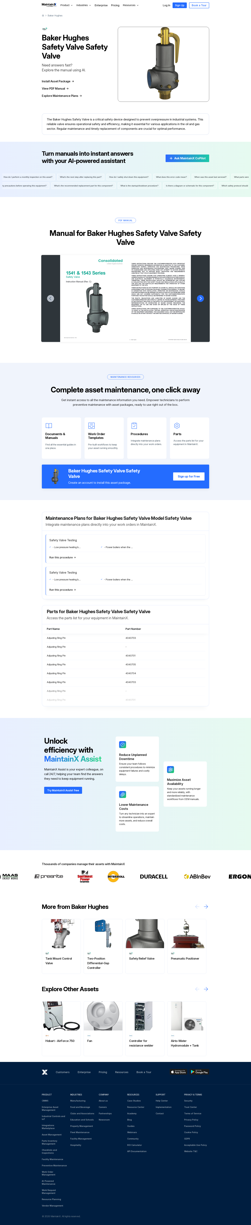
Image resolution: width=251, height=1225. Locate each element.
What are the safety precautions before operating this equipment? (36, 186)
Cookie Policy (191, 1132)
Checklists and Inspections (49, 1151)
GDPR (187, 1138)
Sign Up (179, 5)
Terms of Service (192, 1113)
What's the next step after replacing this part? (60, 177)
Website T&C (190, 1151)
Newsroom (104, 1119)
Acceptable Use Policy (195, 1145)
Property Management (81, 1126)
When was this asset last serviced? (190, 177)
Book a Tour (199, 5)
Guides (131, 1126)
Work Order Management (48, 1173)
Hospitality (75, 1145)
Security (188, 1100)
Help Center (162, 1100)
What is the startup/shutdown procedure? (160, 186)
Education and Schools (82, 1119)
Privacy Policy (191, 1119)
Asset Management (52, 1134)
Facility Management (81, 1138)
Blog (129, 1119)
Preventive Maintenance (54, 1165)
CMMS (45, 1100)
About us (103, 1100)
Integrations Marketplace (48, 1126)
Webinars (132, 1132)
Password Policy (192, 1126)
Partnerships (105, 1113)
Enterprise (101, 5)
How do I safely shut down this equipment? (108, 177)
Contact (160, 1113)
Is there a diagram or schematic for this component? (210, 186)
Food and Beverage (80, 1107)
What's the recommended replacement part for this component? (103, 186)
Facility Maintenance (52, 1159)
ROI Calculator (134, 1145)
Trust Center (190, 1107)
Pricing (115, 5)
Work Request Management (49, 1191)
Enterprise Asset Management (50, 1108)
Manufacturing (77, 1100)
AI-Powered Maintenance (48, 1182)
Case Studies (134, 1100)
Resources (121, 1072)
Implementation (164, 1107)
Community (133, 1138)
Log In (166, 5)
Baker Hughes (55, 15)
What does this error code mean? (151, 177)
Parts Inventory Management (49, 1142)
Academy (132, 1113)
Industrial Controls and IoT (53, 1117)
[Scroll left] (197, 906)
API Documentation (137, 1151)
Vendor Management (52, 1205)
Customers (63, 1072)
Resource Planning (51, 1199)
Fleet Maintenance (79, 1132)
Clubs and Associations (82, 1113)
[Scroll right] (206, 906)
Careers (103, 1107)
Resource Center (135, 1107)
